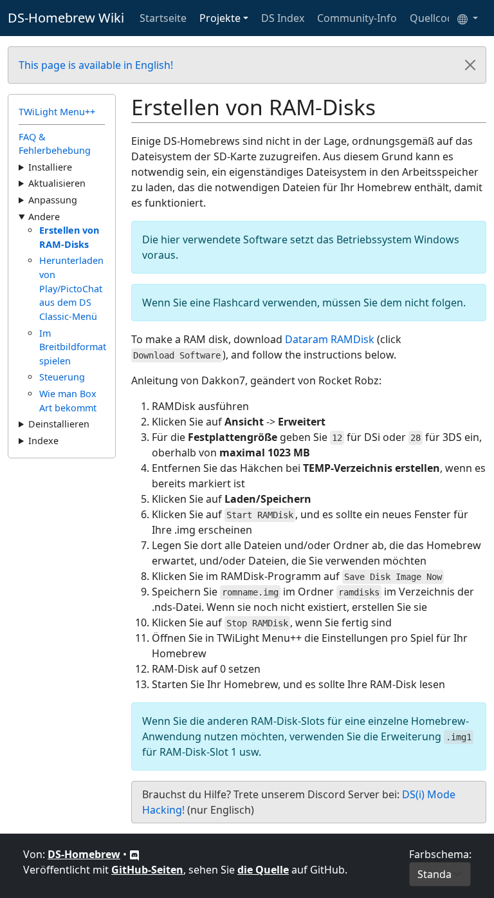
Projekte (220, 18)
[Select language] (467, 18)
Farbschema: (440, 854)
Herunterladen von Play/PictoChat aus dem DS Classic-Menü (71, 288)
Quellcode (434, 18)
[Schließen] (470, 65)
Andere (44, 216)
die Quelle (263, 870)
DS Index (282, 18)
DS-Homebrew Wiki (66, 17)
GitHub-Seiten (147, 870)
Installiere (50, 167)
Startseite (163, 18)
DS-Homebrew (84, 854)
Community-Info (357, 18)
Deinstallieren (58, 424)
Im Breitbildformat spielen (72, 347)
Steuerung (62, 377)
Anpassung (52, 200)
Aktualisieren (57, 183)
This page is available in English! (96, 65)
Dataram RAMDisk (329, 339)
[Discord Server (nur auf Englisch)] (134, 854)
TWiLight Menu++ (57, 112)
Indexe (43, 441)
